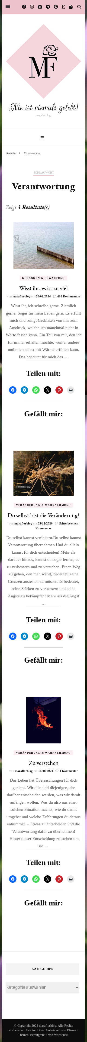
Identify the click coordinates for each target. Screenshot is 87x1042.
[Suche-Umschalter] (79, 7)
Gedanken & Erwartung (43, 278)
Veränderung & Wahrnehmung (43, 505)
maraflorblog (21, 296)
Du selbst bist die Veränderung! (43, 515)
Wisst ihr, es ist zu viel (43, 288)
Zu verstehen (43, 763)
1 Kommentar (69, 771)
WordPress (61, 1035)
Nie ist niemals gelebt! (43, 107)
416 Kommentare (68, 296)
